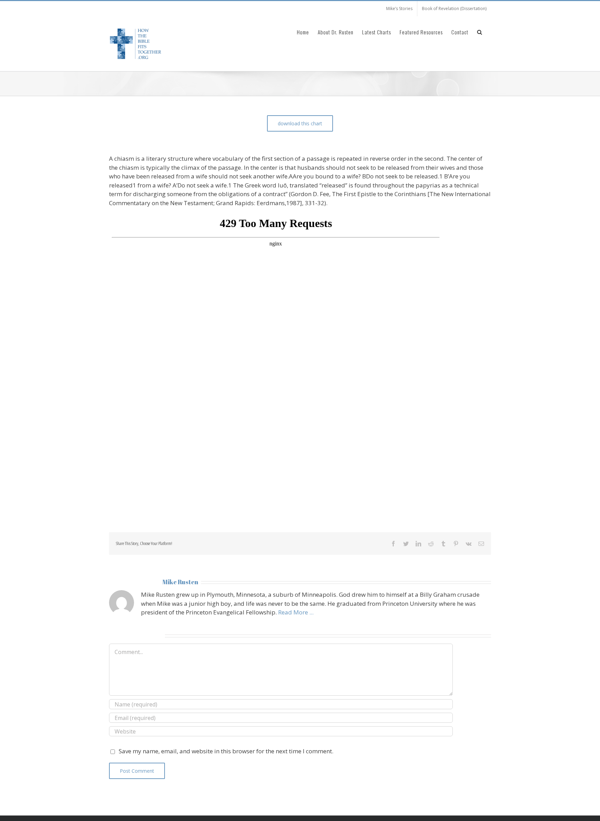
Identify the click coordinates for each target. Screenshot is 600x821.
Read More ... (296, 612)
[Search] (479, 32)
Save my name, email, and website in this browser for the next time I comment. (226, 751)
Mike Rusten (180, 582)
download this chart (300, 123)
